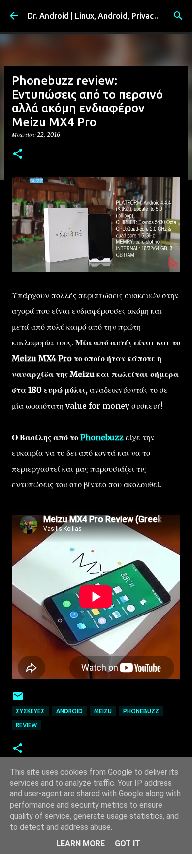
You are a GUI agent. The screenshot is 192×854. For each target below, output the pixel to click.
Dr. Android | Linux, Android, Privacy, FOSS (104, 15)
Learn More (80, 843)
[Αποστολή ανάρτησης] (18, 700)
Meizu (103, 711)
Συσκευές (30, 711)
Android (69, 711)
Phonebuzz (102, 437)
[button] (18, 154)
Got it (127, 843)
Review (26, 725)
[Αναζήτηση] (178, 16)
